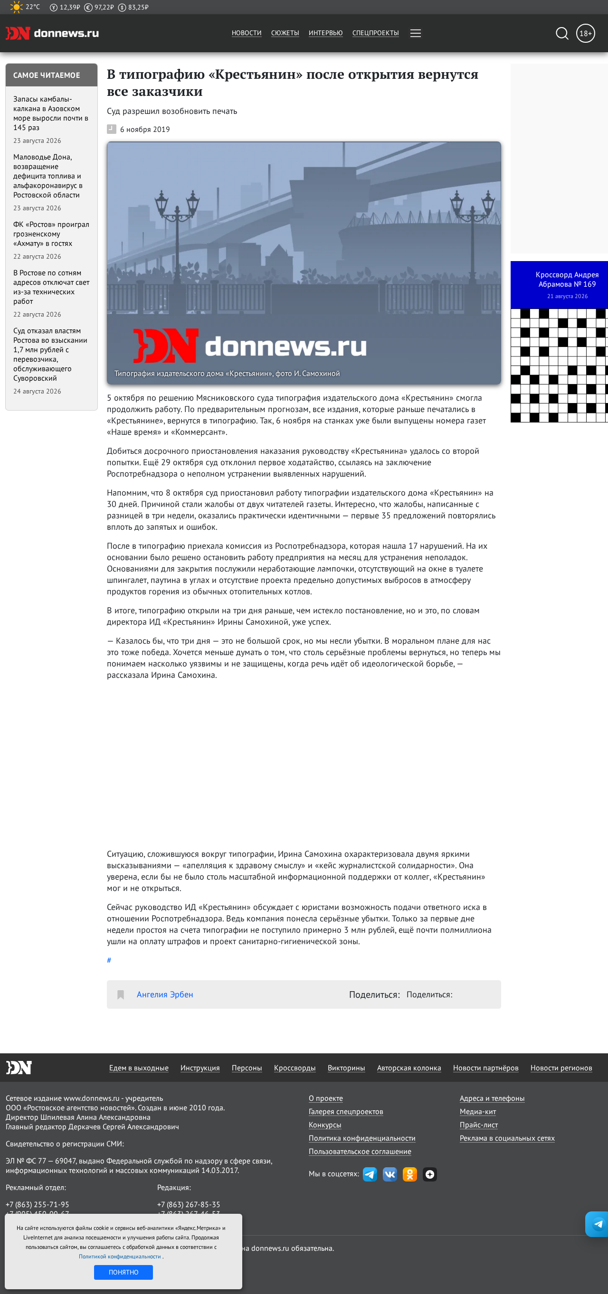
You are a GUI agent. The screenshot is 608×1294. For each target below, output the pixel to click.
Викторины (346, 1067)
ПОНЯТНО (124, 1272)
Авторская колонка (409, 1067)
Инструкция (200, 1067)
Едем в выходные (139, 1067)
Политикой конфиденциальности (120, 1256)
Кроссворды (295, 1067)
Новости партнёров (486, 1067)
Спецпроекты (375, 32)
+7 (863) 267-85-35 (188, 1204)
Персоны (247, 1067)
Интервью (326, 32)
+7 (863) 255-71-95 (37, 1204)
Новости (247, 32)
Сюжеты (285, 32)
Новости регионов (561, 1067)
